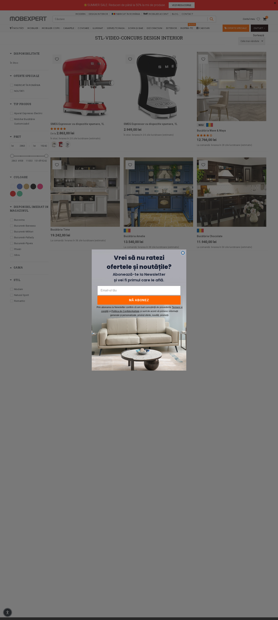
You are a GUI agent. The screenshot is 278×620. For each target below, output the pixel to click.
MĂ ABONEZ (139, 300)
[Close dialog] (183, 253)
